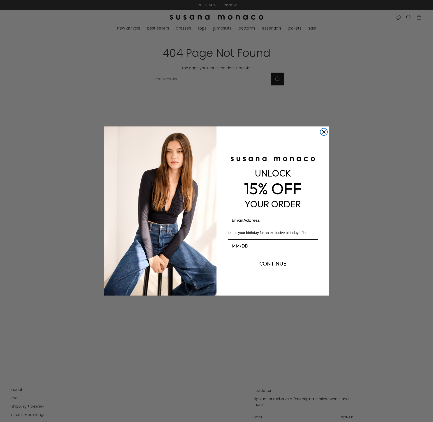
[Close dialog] (323, 131)
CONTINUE (272, 263)
